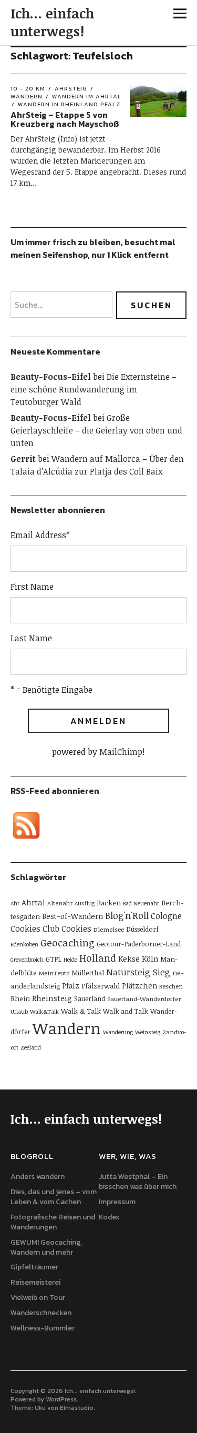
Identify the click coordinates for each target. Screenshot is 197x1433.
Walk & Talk (81, 1011)
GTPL (53, 959)
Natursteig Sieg (138, 972)
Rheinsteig (52, 998)
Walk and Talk (125, 1011)
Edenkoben (24, 944)
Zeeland (30, 1047)
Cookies (76, 928)
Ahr (15, 903)
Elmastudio (77, 1407)
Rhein (20, 998)
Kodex (109, 1217)
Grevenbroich (27, 959)
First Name (32, 586)
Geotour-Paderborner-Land (139, 943)
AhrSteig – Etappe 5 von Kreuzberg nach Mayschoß (65, 119)
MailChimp (120, 752)
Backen (109, 902)
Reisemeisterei (35, 1282)
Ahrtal (33, 902)
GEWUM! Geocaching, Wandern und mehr (46, 1247)
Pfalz (70, 986)
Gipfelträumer (34, 1267)
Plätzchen (139, 986)
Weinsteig (147, 1032)
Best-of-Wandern (72, 916)
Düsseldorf (142, 929)
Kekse (129, 958)
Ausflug (85, 903)
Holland (97, 957)
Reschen (171, 986)
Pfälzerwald (100, 986)
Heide (70, 959)
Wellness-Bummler (43, 1328)
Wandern (67, 1027)
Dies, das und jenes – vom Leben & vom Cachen (54, 1196)
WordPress (61, 1399)
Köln (150, 959)
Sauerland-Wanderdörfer (144, 998)
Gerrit (23, 459)
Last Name (31, 638)
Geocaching (67, 942)
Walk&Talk (44, 1011)
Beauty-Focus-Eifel (51, 376)
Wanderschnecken (41, 1312)
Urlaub (19, 1011)
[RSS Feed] (26, 825)
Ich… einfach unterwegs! (52, 22)
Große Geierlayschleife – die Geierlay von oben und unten (96, 430)
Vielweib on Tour (38, 1297)
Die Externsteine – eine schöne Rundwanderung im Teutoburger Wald (94, 389)
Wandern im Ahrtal (86, 96)
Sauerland (89, 998)
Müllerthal (87, 972)
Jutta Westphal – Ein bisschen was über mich (138, 1181)
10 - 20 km (28, 88)
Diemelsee (109, 929)
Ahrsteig (71, 88)
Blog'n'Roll (127, 915)
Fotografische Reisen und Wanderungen (53, 1222)
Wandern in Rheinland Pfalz (69, 104)
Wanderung (118, 1032)
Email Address (40, 535)
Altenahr (59, 903)
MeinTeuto (54, 972)
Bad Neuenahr (141, 903)
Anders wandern (38, 1176)
